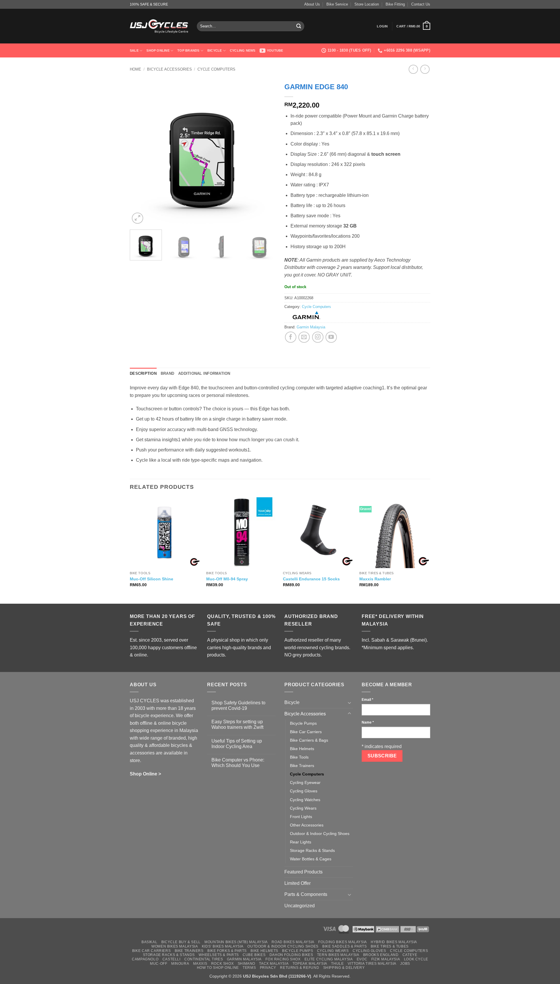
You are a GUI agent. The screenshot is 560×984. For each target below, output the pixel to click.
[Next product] (413, 69)
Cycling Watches (305, 799)
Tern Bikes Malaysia (338, 955)
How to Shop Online (218, 968)
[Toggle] (349, 702)
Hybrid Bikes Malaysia (394, 942)
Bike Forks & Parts (227, 951)
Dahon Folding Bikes (291, 955)
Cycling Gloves (303, 791)
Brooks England (381, 955)
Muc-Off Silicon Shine (151, 579)
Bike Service (337, 4)
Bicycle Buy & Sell (181, 942)
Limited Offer (297, 883)
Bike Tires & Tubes (390, 946)
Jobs (405, 964)
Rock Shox (222, 964)
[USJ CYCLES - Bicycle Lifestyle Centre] (159, 26)
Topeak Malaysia (310, 964)
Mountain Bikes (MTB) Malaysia (236, 942)
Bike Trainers (302, 765)
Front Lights (301, 816)
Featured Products (303, 871)
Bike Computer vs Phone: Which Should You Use (237, 762)
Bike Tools (299, 757)
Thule (337, 964)
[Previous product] (424, 69)
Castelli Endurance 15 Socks (311, 579)
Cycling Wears (303, 808)
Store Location (366, 4)
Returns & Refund (299, 968)
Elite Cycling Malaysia (328, 959)
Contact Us (420, 4)
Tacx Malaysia (273, 964)
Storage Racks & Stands (312, 850)
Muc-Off (158, 964)
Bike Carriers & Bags (309, 740)
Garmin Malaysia (311, 327)
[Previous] (140, 152)
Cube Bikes (254, 955)
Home (135, 69)
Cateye (409, 955)
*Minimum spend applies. (388, 647)
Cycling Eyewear (305, 782)
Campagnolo (145, 959)
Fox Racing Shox (282, 959)
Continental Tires (203, 959)
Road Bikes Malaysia (293, 942)
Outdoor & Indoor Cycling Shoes (319, 833)
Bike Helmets (302, 748)
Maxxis (200, 964)
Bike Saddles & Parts (344, 946)
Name (368, 722)
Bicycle (214, 50)
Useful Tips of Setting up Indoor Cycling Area (236, 743)
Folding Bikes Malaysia (342, 942)
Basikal (149, 942)
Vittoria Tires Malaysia (372, 964)
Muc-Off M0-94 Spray (227, 579)
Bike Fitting (395, 4)
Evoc (362, 959)
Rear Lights (300, 842)
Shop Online (157, 50)
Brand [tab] (167, 373)
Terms (249, 968)
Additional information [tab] (204, 373)
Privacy (268, 968)
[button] (382, 26)
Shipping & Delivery (344, 968)
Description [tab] (143, 373)
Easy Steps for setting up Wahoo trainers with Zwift (237, 724)
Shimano (246, 964)
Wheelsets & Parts (219, 955)
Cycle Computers (216, 69)
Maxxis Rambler (375, 579)
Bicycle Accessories (169, 69)
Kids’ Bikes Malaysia (223, 946)
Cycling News (243, 50)
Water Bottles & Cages (310, 859)
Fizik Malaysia (385, 959)
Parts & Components (305, 894)
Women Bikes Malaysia (174, 946)
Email (367, 700)
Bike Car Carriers (306, 731)
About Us (312, 4)
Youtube (275, 50)
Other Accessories (306, 825)
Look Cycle (416, 959)
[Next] (265, 152)
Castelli (171, 959)
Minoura (180, 964)
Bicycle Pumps (303, 723)
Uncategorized (299, 905)
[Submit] (299, 26)
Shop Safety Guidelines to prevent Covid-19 (238, 705)
